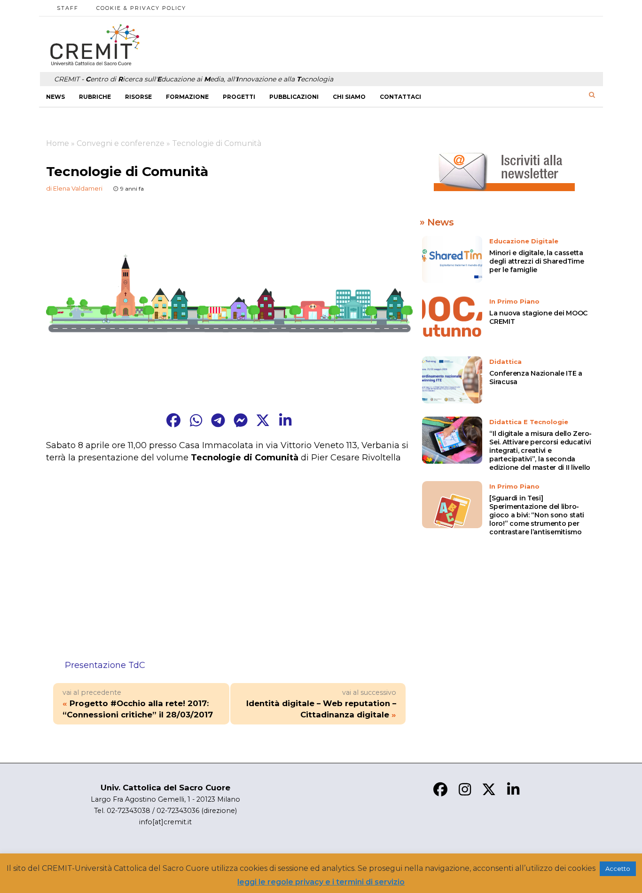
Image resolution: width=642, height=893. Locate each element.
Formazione (187, 96)
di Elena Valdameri (74, 188)
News (55, 96)
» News (437, 222)
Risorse (138, 96)
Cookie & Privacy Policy (141, 8)
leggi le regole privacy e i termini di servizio (321, 881)
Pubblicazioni (294, 96)
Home (57, 143)
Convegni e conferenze (120, 143)
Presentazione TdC (105, 665)
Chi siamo (349, 96)
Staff (67, 8)
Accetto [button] (617, 868)
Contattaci (400, 96)
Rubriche (95, 96)
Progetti (239, 96)
